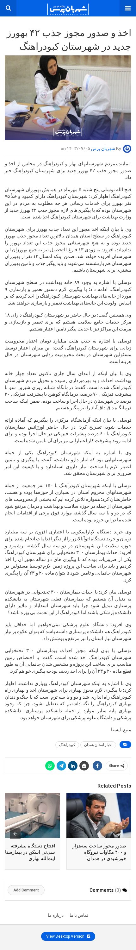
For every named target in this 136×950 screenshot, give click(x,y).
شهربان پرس (103, 148)
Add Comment (26, 890)
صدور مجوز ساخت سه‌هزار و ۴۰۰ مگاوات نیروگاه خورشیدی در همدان (99, 852)
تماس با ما (79, 915)
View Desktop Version (65, 936)
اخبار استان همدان (98, 744)
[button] (128, 8)
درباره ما (56, 915)
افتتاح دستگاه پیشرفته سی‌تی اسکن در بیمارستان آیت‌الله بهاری (28, 852)
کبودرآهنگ (67, 744)
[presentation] (15, 833)
